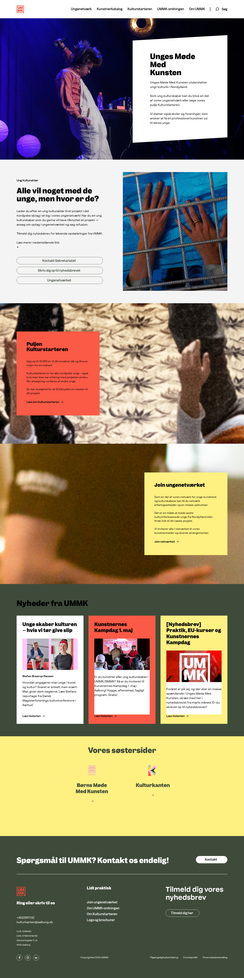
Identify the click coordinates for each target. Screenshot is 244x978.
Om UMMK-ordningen (103, 908)
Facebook (19, 958)
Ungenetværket (59, 280)
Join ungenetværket (102, 902)
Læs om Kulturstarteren (43, 402)
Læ (211, 603)
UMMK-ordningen (170, 9)
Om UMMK (197, 9)
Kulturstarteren (139, 9)
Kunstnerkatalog (109, 9)
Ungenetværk (81, 9)
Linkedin (36, 958)
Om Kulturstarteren (102, 914)
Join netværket (164, 541)
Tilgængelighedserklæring (164, 957)
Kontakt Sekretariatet (59, 261)
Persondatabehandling (215, 957)
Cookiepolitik (190, 957)
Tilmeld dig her (182, 913)
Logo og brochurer (101, 920)
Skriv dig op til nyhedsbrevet (59, 270)
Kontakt (211, 859)
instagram (28, 958)
